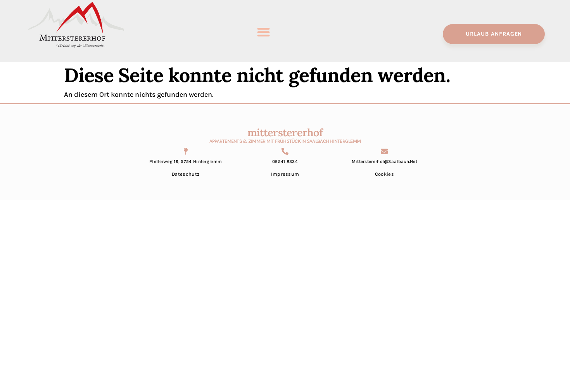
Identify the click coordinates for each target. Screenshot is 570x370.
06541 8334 (285, 161)
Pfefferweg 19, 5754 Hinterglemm (185, 161)
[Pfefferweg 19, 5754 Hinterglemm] (185, 151)
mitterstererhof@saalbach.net (384, 161)
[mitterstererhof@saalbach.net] (384, 151)
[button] (263, 32)
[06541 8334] (285, 151)
